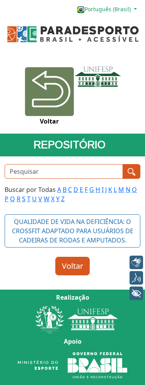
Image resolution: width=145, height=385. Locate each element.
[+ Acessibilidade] (136, 293)
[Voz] (136, 278)
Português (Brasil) (108, 9)
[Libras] (136, 262)
